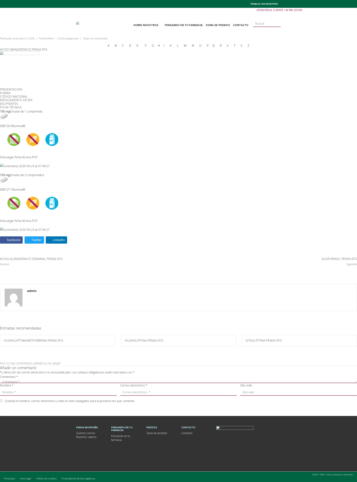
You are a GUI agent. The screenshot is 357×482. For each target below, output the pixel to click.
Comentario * (9, 377)
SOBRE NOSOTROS (145, 25)
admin (31, 291)
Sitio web (246, 385)
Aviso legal (25, 478)
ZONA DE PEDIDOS (218, 25)
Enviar (6, 408)
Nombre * (7, 385)
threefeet (48, 38)
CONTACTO (240, 25)
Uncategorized (70, 38)
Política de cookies (46, 478)
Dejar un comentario (95, 38)
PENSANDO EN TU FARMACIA (184, 25)
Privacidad (9, 478)
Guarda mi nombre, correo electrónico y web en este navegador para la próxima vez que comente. (70, 401)
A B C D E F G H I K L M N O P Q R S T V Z (178, 46)
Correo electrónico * (133, 385)
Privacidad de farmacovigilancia (78, 478)
